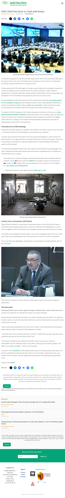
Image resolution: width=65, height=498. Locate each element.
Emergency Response (19, 388)
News (45, 388)
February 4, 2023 (40, 170)
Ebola (3, 414)
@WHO (31, 161)
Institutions (40, 388)
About (23, 469)
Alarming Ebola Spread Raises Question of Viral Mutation (22, 412)
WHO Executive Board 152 (8, 390)
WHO (13, 362)
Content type (9, 388)
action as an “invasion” (34, 105)
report (57, 117)
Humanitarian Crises (7, 14)
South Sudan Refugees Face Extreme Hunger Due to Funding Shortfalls (28, 402)
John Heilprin (29, 14)
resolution (16, 350)
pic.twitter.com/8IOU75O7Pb (17, 166)
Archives (23, 476)
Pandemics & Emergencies (55, 388)
